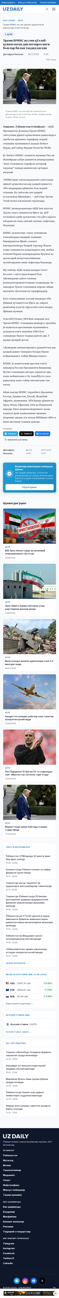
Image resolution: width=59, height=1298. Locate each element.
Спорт (6, 1180)
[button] (47, 9)
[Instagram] (25, 1281)
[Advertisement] (29, 1293)
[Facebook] (34, 1281)
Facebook (44, 434)
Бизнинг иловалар (13, 1221)
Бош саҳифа (9, 20)
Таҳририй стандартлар (17, 1231)
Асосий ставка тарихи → (18, 1032)
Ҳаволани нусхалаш (17, 440)
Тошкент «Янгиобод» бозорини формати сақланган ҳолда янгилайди (28, 1054)
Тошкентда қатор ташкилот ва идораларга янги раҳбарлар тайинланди (29, 884)
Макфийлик (9, 1216)
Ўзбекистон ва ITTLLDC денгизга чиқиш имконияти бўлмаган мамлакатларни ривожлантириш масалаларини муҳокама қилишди (29, 921)
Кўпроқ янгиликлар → (17, 963)
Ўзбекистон (10, 1155)
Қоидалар (9, 1211)
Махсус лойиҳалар (27, 2)
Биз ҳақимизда (12, 1206)
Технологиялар (12, 1170)
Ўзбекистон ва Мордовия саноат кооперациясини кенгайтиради (24, 937)
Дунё (20, 20)
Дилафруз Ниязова (13, 54)
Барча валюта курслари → (19, 1003)
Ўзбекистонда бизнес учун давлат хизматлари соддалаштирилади (25, 1094)
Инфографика (8, 2)
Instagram (9, 1248)
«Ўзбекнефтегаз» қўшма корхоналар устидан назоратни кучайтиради (26, 951)
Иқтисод (8, 1160)
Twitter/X (28, 434)
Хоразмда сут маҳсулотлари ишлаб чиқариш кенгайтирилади (26, 1067)
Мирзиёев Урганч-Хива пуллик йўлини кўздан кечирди (27, 1080)
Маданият (9, 1175)
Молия (7, 1165)
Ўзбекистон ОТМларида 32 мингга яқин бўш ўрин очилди (28, 858)
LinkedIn (8, 1263)
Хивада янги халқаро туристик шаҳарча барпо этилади (28, 1107)
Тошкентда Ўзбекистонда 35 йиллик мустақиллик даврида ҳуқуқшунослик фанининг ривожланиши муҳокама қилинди (27, 901)
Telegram (12, 434)
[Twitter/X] (42, 1281)
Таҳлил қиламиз (48, 2)
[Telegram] (17, 1281)
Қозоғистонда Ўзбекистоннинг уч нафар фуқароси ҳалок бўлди (28, 871)
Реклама (8, 1226)
